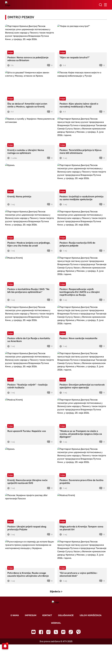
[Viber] (78, 632)
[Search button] (100, 5)
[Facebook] (41, 632)
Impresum (30, 615)
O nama (15, 615)
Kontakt (47, 615)
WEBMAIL (56, 623)
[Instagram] (48, 632)
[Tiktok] (71, 632)
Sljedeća (55, 591)
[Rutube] (63, 632)
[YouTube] (33, 632)
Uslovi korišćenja (90, 615)
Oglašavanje (66, 615)
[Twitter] (56, 632)
